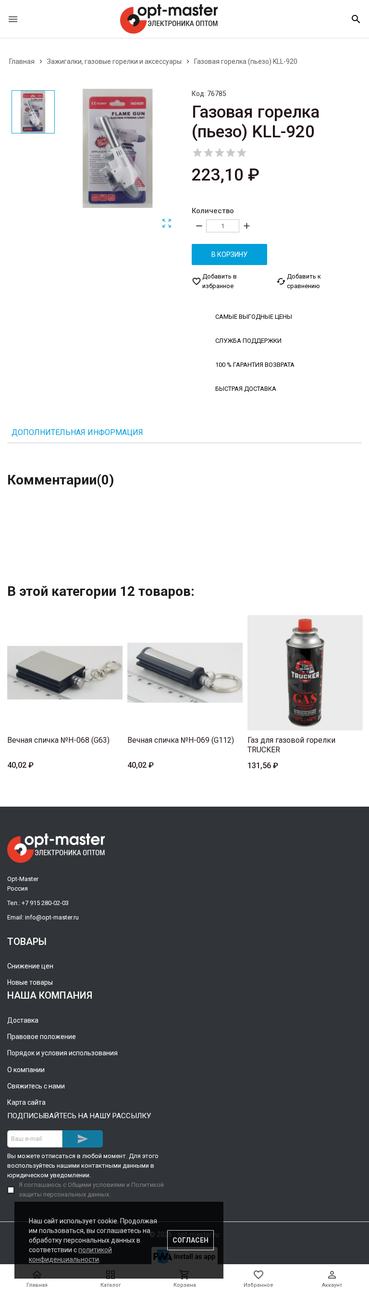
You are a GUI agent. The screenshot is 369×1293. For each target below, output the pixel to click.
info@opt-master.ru (52, 917)
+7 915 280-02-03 (45, 902)
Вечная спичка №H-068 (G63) (58, 740)
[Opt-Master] (169, 19)
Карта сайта (26, 1102)
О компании (26, 1070)
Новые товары (30, 982)
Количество (213, 210)
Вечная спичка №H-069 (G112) (180, 740)
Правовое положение (41, 1036)
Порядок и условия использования (62, 1053)
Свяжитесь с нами (36, 1086)
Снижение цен (30, 966)
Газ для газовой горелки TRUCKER (291, 745)
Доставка (22, 1020)
